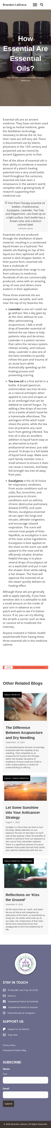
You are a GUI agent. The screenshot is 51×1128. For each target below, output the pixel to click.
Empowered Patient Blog (14, 1050)
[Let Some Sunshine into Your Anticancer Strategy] (25, 815)
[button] (42, 4)
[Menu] (35, 4)
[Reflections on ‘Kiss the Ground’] (25, 896)
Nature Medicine (12, 694)
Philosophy (27, 861)
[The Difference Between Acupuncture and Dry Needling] (25, 732)
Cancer (7, 778)
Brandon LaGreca (14, 5)
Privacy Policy (9, 1045)
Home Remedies (28, 77)
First (5, 1074)
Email (6, 1088)
